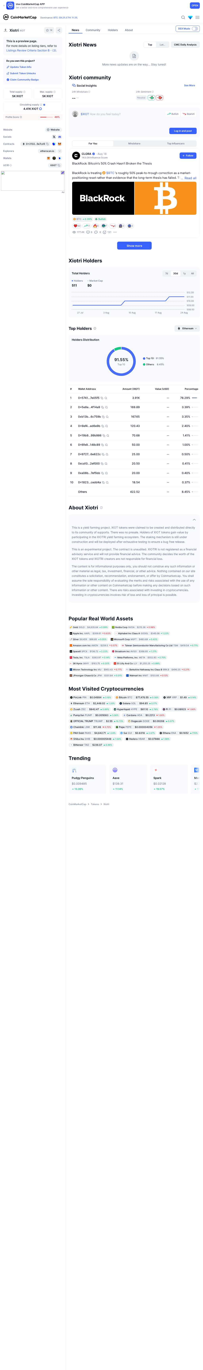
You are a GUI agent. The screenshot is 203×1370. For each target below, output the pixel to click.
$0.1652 (180, 732)
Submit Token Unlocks (23, 73)
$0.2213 (145, 714)
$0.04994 (92, 697)
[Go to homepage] (19, 17)
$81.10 (137, 709)
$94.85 (140, 703)
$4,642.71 (94, 732)
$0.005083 (96, 714)
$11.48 (92, 726)
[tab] (150, 44)
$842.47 (91, 709)
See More (189, 85)
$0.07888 (149, 738)
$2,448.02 (94, 703)
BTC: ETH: (66, 17)
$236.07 (92, 744)
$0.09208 (152, 720)
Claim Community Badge (24, 79)
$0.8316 (139, 732)
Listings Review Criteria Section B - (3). (31, 50)
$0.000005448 (97, 738)
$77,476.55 (139, 697)
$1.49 (181, 697)
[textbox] (122, 119)
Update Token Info (20, 66)
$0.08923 (181, 709)
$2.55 (98, 720)
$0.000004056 (140, 726)
